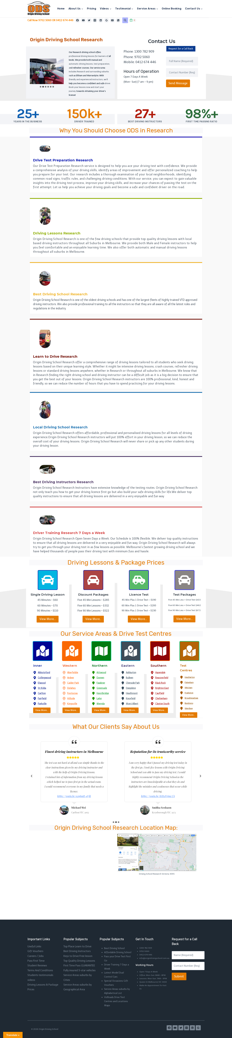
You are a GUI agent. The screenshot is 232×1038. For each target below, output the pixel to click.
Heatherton (190, 677)
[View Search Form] (125, 20)
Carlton (42, 693)
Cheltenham (161, 698)
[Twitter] (89, 20)
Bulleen (129, 677)
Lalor (99, 698)
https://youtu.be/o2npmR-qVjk (74, 796)
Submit (179, 976)
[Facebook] (77, 20)
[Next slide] (200, 776)
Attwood (101, 672)
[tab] (40, 87)
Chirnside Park (133, 682)
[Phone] (118, 20)
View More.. (93, 619)
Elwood (42, 682)
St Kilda (42, 688)
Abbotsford (44, 672)
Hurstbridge (103, 693)
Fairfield (42, 698)
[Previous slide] (31, 776)
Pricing (91, 8)
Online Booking (171, 8)
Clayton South (162, 703)
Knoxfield (130, 698)
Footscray (72, 693)
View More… (47, 619)
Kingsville (72, 703)
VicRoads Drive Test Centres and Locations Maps (116, 1001)
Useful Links (34, 946)
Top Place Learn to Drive (77, 946)
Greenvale (102, 688)
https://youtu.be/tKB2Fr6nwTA (158, 796)
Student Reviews (37, 965)
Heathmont (132, 693)
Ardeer (70, 677)
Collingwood (44, 677)
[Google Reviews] (106, 20)
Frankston (189, 693)
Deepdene (131, 688)
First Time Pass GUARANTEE (79, 965)
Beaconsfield (161, 677)
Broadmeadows (191, 698)
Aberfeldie (72, 672)
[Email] (112, 20)
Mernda (101, 703)
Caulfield (159, 693)
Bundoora (189, 703)
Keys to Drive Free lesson (77, 956)
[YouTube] (83, 20)
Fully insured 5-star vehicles (79, 970)
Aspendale (160, 672)
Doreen (100, 677)
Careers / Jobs (35, 956)
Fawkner (101, 682)
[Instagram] (94, 20)
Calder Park (73, 682)
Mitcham (188, 687)
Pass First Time (36, 960)
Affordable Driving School (117, 952)
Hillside (71, 698)
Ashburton (131, 672)
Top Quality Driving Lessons (79, 960)
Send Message (178, 83)
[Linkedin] (100, 20)
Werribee (189, 708)
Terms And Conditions (40, 970)
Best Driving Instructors (77, 951)
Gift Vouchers (35, 951)
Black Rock (160, 682)
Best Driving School (114, 948)
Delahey (71, 688)
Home (61, 8)
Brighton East (162, 688)
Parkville (42, 703)
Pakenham (189, 682)
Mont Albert (132, 703)
